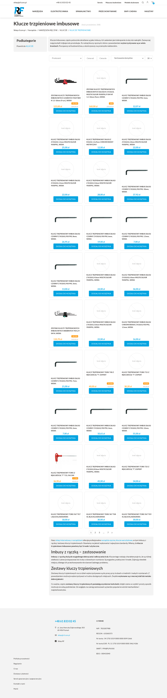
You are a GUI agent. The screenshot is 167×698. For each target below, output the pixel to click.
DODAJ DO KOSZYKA (66, 111)
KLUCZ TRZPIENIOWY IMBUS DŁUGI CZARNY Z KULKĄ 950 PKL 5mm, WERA (136, 98)
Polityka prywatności (22, 659)
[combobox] (66, 58)
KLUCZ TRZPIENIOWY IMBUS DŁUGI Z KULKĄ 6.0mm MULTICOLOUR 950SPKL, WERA (136, 277)
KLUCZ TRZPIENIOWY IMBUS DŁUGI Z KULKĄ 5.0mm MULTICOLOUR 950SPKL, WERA (100, 183)
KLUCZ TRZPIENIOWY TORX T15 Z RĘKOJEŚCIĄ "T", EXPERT (135, 373)
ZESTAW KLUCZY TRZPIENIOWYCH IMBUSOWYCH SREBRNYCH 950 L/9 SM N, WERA (65, 330)
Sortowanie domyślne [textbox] (123, 58)
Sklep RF (61, 641)
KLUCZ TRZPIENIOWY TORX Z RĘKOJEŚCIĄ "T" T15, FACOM (63, 474)
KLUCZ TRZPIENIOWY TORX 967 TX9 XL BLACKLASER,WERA (136, 515)
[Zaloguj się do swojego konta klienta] (148, 2)
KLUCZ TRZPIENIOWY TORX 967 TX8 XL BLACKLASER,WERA (101, 515)
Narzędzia (37, 11)
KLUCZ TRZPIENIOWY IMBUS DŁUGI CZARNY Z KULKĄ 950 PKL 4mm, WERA (100, 428)
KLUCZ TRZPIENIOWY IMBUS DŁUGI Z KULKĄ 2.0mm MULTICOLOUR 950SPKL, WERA (136, 142)
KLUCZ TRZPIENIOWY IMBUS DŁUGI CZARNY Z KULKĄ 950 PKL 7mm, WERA (65, 380)
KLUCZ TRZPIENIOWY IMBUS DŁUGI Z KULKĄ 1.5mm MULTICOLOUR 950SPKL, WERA (65, 142)
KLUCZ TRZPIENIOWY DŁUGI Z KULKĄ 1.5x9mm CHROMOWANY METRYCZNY (99, 142)
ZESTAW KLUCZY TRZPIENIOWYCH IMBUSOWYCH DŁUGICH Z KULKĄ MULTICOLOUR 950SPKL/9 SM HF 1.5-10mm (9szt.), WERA (100, 93)
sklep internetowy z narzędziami (69, 540)
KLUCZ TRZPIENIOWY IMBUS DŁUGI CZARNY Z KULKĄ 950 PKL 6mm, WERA (100, 236)
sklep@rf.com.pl (64, 635)
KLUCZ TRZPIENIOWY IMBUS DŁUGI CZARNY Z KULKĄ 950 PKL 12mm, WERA (136, 428)
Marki (16, 689)
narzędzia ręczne (108, 540)
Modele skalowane (132, 2)
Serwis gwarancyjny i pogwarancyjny (27, 679)
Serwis (100, 2)
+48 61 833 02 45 (63, 2)
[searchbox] (66, 58)
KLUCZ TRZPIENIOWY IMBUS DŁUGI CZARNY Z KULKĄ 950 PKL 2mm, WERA (65, 428)
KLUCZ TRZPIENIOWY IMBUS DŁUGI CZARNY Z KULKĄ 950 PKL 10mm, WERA (136, 189)
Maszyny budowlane (113, 2)
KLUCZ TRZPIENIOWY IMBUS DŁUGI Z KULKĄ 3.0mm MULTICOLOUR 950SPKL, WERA (100, 324)
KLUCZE (29, 46)
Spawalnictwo (83, 11)
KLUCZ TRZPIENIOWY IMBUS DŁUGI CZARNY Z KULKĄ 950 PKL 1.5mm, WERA (136, 236)
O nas (16, 669)
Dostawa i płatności (21, 674)
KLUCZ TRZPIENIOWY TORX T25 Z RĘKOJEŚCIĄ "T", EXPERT (135, 468)
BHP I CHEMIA (130, 11)
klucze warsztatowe (124, 540)
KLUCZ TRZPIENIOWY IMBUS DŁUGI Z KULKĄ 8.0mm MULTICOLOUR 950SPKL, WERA (100, 469)
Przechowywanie (108, 11)
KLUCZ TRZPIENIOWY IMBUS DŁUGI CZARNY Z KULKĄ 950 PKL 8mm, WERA (65, 236)
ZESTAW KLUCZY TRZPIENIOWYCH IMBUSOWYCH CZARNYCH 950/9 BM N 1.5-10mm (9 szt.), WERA (66, 98)
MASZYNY (149, 11)
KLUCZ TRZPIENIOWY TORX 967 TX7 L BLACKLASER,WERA (65, 515)
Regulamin (18, 664)
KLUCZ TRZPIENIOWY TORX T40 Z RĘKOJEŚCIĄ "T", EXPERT (100, 373)
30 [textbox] (148, 58)
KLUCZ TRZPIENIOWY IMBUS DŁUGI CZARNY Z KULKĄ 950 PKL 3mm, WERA (65, 283)
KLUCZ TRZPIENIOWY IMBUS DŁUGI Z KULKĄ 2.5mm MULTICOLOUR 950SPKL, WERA (65, 183)
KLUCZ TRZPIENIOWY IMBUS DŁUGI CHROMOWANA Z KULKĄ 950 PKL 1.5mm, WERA (136, 324)
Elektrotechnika (59, 11)
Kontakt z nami (19, 684)
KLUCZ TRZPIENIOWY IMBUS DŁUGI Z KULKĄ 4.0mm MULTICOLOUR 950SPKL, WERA (100, 277)
